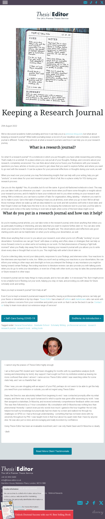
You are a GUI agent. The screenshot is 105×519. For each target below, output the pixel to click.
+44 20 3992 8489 (8, 477)
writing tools (37, 328)
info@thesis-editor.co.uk (11, 480)
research (92, 325)
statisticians (80, 299)
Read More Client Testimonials (52, 451)
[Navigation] (5, 2)
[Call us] (91, 2)
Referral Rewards (55, 493)
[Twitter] (102, 2)
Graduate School (41, 325)
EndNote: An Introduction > (86, 318)
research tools (23, 328)
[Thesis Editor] (52, 15)
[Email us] (85, 2)
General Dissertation (23, 325)
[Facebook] (96, 2)
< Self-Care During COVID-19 (19, 318)
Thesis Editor (45, 299)
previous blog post (74, 134)
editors (68, 299)
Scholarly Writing (58, 325)
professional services (76, 325)
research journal (8, 328)
